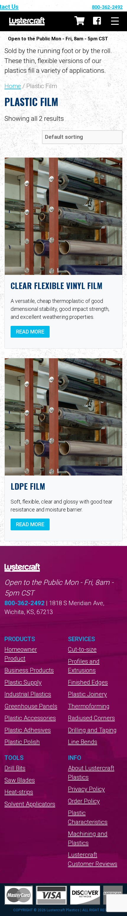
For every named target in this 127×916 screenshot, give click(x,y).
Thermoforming (89, 706)
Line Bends (82, 741)
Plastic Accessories (30, 718)
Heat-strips (18, 791)
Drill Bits (14, 768)
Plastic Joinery (87, 694)
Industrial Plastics (27, 694)
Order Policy (84, 801)
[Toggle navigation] (115, 21)
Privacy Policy (86, 789)
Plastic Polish (22, 741)
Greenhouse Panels (30, 706)
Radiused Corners (91, 718)
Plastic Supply (23, 682)
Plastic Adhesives (27, 730)
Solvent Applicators (29, 804)
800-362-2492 (107, 7)
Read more (30, 332)
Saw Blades (19, 780)
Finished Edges (88, 682)
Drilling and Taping (92, 730)
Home (12, 86)
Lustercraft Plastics (27, 21)
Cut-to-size (82, 649)
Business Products (29, 670)
